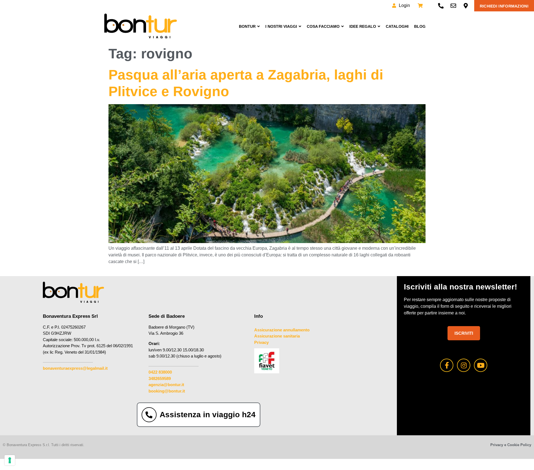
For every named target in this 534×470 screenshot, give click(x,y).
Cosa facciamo (323, 26)
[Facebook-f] (446, 365)
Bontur (247, 26)
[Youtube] (480, 365)
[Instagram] (463, 365)
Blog (420, 26)
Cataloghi (397, 26)
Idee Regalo (362, 26)
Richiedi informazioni (504, 6)
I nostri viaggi (281, 26)
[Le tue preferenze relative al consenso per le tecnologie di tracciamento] (9, 460)
